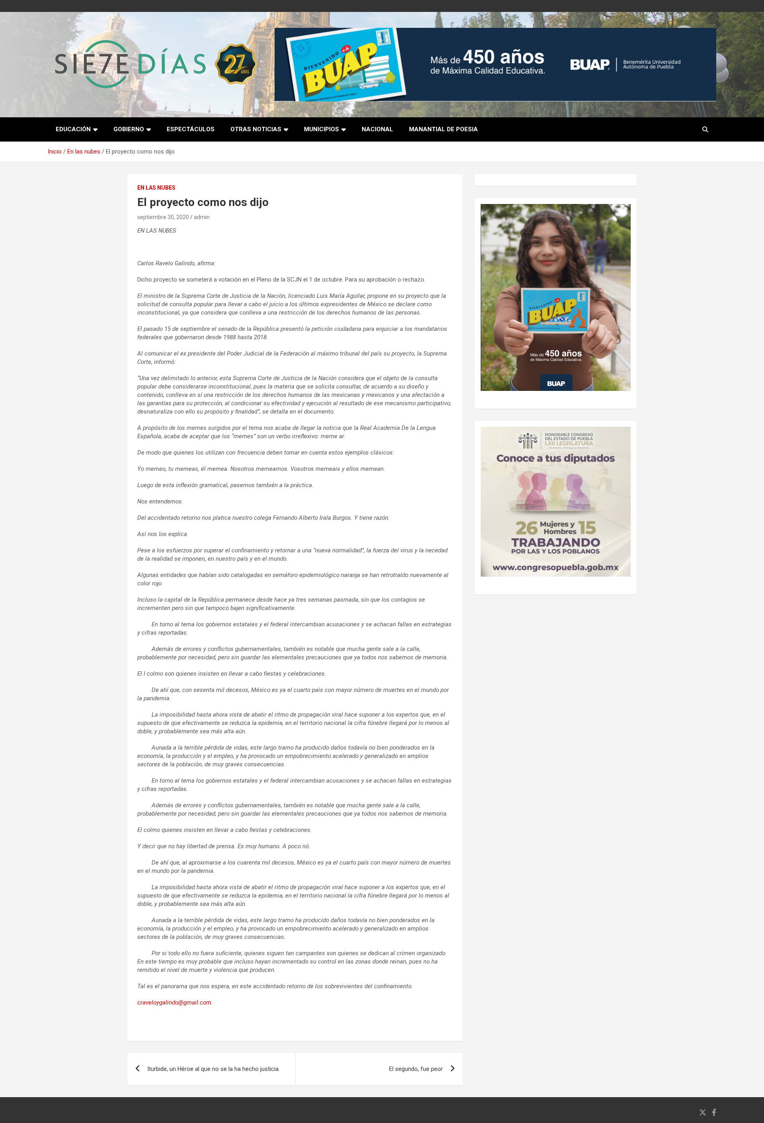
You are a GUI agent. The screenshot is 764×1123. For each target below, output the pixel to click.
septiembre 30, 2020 (163, 217)
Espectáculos (190, 129)
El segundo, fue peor (416, 1068)
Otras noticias (255, 129)
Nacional (377, 129)
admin (202, 217)
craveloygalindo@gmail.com (174, 1002)
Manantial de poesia (443, 129)
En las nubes (156, 188)
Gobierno (128, 129)
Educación (73, 129)
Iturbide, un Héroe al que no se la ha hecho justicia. (213, 1068)
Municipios (321, 129)
